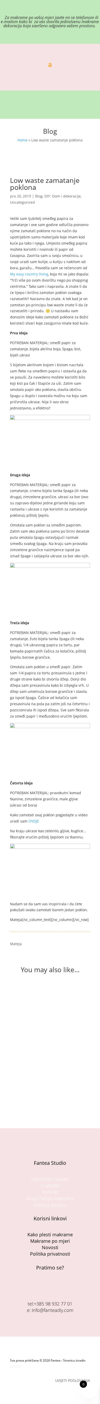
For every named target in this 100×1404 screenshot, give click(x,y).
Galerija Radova (50, 1205)
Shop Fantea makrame (50, 1198)
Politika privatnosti (50, 1254)
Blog (39, 196)
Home (22, 140)
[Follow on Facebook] (44, 1286)
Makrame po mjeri (50, 1241)
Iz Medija (50, 1185)
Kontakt (50, 1192)
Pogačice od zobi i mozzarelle (43, 1065)
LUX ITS (15, 1366)
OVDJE (33, 821)
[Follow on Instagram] (56, 1286)
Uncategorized (22, 202)
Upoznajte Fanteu (50, 1179)
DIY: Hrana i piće (63, 1004)
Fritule (21, 999)
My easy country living (29, 274)
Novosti (50, 1247)
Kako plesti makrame (50, 1234)
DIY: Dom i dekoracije (62, 196)
